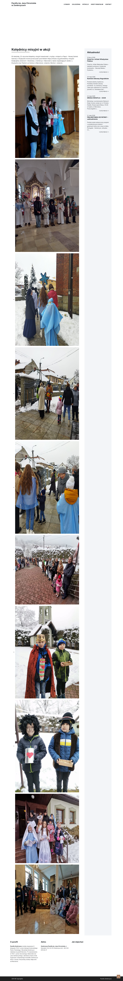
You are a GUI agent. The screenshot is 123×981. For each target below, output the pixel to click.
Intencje (85, 4)
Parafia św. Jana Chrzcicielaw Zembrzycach (24, 4)
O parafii (67, 4)
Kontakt (108, 4)
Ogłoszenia (76, 4)
